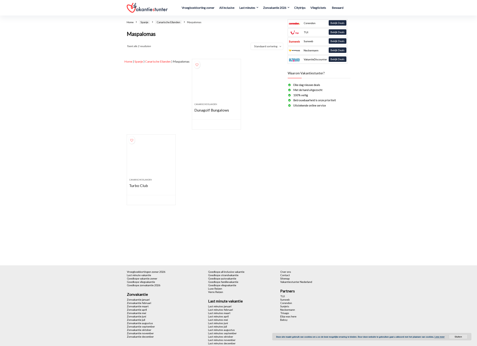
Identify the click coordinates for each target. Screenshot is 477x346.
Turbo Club (138, 185)
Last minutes (247, 7)
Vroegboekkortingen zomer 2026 (146, 271)
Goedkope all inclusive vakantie (226, 271)
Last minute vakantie (139, 275)
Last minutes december (222, 343)
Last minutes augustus (221, 329)
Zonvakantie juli (136, 319)
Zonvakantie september (141, 326)
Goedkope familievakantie (223, 281)
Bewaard (337, 7)
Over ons (285, 271)
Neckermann (324, 50)
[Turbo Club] (151, 158)
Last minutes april (218, 316)
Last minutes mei (218, 319)
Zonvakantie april (137, 309)
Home (130, 22)
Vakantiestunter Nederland (296, 281)
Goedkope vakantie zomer (142, 278)
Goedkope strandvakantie (223, 275)
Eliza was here (288, 316)
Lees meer (440, 336)
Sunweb (324, 41)
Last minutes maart (219, 313)
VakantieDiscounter (324, 59)
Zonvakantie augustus (140, 323)
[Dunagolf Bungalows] (216, 83)
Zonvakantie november (140, 333)
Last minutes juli (217, 326)
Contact (285, 275)
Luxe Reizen (215, 288)
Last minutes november (222, 340)
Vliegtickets (318, 7)
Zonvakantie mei (136, 313)
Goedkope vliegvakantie (141, 281)
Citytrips (300, 7)
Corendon (324, 23)
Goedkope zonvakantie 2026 (143, 285)
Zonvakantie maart (138, 306)
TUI (324, 32)
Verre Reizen (215, 292)
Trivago (284, 313)
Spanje (144, 22)
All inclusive (226, 7)
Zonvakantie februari (139, 303)
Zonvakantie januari (138, 299)
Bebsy (284, 319)
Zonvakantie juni (136, 316)
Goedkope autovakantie (222, 278)
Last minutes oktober (220, 336)
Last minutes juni (218, 323)
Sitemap (285, 278)
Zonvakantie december (140, 336)
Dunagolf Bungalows (211, 110)
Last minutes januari (219, 306)
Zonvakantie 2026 (274, 7)
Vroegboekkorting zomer (198, 7)
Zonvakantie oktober (139, 329)
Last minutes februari (220, 309)
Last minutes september (222, 333)
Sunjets (284, 306)
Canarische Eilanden (168, 22)
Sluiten (458, 336)
